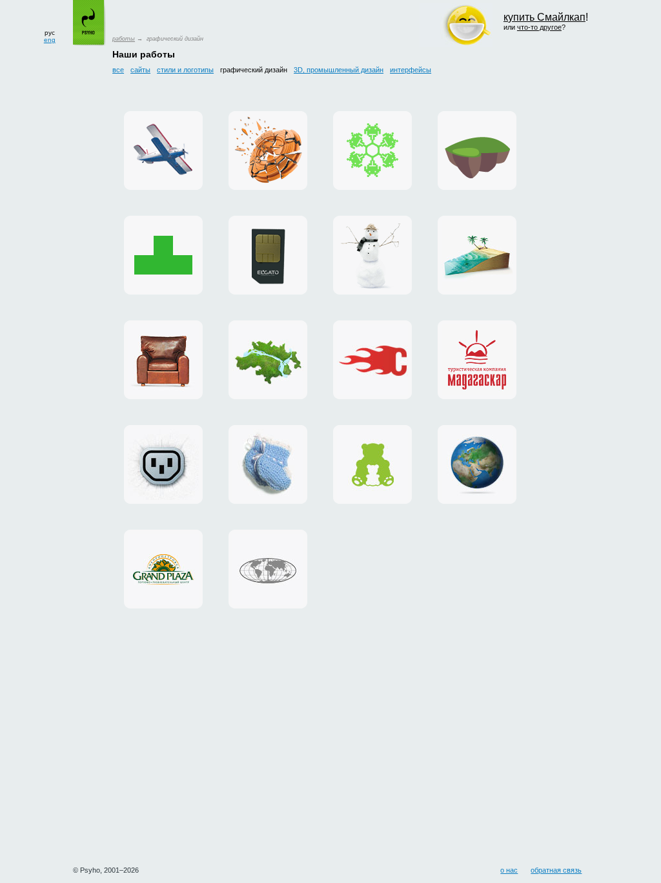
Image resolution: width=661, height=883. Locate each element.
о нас (509, 870)
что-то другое (539, 27)
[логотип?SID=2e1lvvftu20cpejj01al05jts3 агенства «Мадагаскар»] (477, 359)
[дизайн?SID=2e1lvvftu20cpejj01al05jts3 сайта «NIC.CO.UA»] (477, 464)
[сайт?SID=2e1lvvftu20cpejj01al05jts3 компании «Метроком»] (268, 359)
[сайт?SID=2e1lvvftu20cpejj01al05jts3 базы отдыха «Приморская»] (372, 255)
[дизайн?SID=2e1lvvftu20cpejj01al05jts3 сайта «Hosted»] (163, 464)
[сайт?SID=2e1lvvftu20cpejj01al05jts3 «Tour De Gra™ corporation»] (163, 359)
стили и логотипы (185, 70)
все (118, 70)
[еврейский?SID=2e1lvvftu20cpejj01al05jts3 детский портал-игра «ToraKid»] (477, 150)
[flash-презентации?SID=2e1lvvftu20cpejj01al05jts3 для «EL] (268, 255)
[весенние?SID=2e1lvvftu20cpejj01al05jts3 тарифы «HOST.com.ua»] (372, 359)
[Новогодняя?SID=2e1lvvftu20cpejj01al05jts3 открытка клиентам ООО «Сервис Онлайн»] (372, 150)
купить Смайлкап (544, 17)
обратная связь (556, 870)
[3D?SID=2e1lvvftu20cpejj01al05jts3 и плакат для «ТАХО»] (268, 150)
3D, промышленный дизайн (338, 70)
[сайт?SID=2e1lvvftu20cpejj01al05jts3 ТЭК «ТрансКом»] (268, 569)
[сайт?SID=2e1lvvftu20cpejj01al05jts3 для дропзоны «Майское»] (163, 150)
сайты (140, 70)
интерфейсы (410, 70)
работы (123, 39)
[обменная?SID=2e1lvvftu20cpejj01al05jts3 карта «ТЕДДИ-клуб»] (268, 464)
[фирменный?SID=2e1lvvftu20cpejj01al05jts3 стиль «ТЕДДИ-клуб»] (372, 464)
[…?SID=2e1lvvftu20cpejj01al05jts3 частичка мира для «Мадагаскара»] (477, 255)
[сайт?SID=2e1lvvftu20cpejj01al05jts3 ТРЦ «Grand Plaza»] (163, 569)
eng (50, 39)
